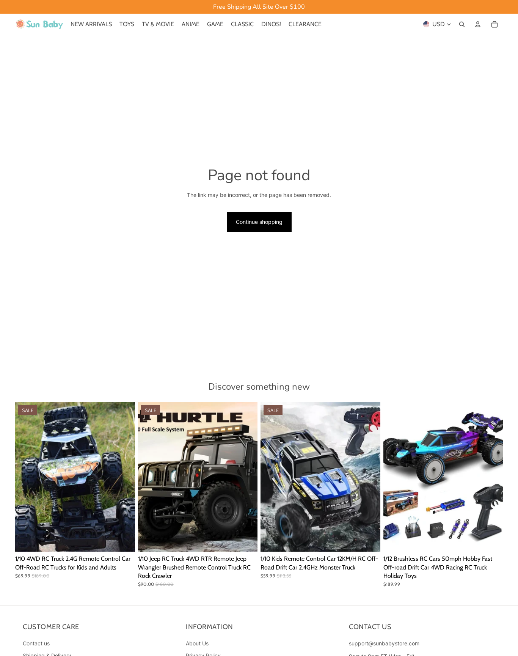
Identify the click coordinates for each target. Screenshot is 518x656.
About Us (197, 643)
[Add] (491, 540)
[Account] (477, 24)
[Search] (462, 24)
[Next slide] (123, 477)
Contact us (36, 643)
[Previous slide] (26, 477)
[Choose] (123, 540)
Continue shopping (259, 222)
